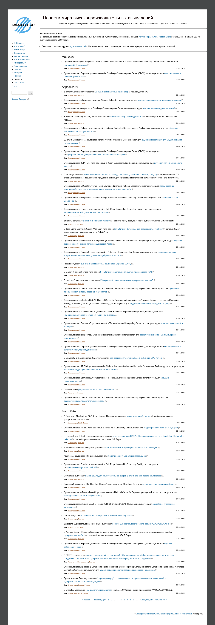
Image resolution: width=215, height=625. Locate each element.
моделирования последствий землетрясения (160, 100)
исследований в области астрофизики (83, 495)
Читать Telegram (20, 99)
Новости (18, 79)
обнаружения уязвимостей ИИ (83, 467)
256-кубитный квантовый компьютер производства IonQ (127, 280)
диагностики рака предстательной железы (85, 401)
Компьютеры (72, 95)
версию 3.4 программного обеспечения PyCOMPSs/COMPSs (142, 524)
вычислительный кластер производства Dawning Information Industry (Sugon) (121, 174)
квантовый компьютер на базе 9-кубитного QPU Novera (137, 358)
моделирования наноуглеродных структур (151, 303)
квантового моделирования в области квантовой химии (91, 369)
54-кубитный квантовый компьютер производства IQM (127, 272)
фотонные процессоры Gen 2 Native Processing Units (107, 515)
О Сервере (19, 43)
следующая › (146, 600)
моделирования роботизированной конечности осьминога (128, 570)
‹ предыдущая (99, 600)
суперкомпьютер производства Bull (127, 116)
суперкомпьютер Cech (75, 535)
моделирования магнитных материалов (128, 456)
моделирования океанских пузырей (162, 428)
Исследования (73, 68)
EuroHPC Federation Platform (97, 221)
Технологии (72, 224)
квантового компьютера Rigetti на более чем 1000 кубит (132, 447)
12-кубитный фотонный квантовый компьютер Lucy (139, 229)
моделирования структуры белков (159, 484)
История (18, 73)
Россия (81, 585)
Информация (20, 63)
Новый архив (166, 37)
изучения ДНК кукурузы (76, 65)
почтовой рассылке (148, 37)
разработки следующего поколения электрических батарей (97, 154)
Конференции (20, 66)
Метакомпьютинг (22, 59)
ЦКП (16, 86)
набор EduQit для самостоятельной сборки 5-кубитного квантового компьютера (124, 476)
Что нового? (19, 46)
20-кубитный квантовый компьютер (112, 92)
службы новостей (77, 46)
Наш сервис (19, 82)
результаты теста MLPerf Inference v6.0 (98, 389)
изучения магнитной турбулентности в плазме (87, 212)
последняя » (161, 600)
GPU (80, 423)
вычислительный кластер (140, 416)
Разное (82, 68)
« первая (86, 600)
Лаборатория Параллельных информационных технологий (164, 614)
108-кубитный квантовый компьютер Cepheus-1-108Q (107, 264)
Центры (17, 69)
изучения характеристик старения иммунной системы (90, 315)
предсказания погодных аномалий (160, 108)
